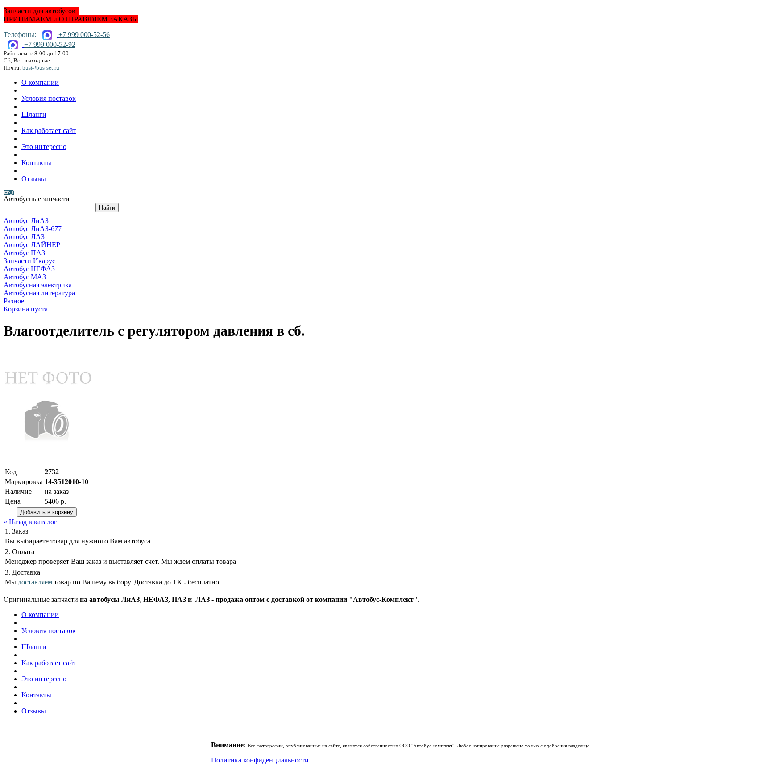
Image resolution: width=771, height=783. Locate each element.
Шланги (33, 114)
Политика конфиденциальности (260, 760)
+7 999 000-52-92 (49, 44)
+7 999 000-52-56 (84, 34)
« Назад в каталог (30, 522)
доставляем (35, 582)
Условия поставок (48, 98)
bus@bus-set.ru (40, 67)
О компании (40, 82)
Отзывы (33, 178)
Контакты (36, 162)
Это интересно (43, 146)
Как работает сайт (48, 130)
